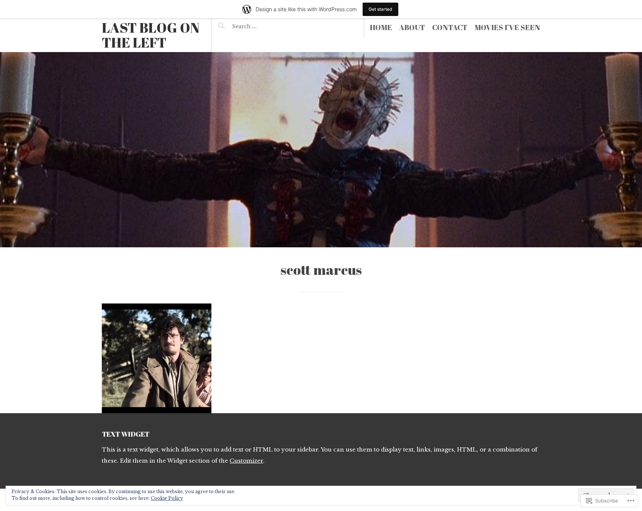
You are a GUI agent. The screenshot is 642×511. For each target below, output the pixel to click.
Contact (449, 27)
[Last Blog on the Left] (321, 149)
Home (381, 27)
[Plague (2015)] (156, 358)
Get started (380, 9)
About (412, 27)
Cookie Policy (167, 498)
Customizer (246, 460)
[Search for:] (262, 26)
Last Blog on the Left (151, 35)
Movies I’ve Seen (507, 27)
